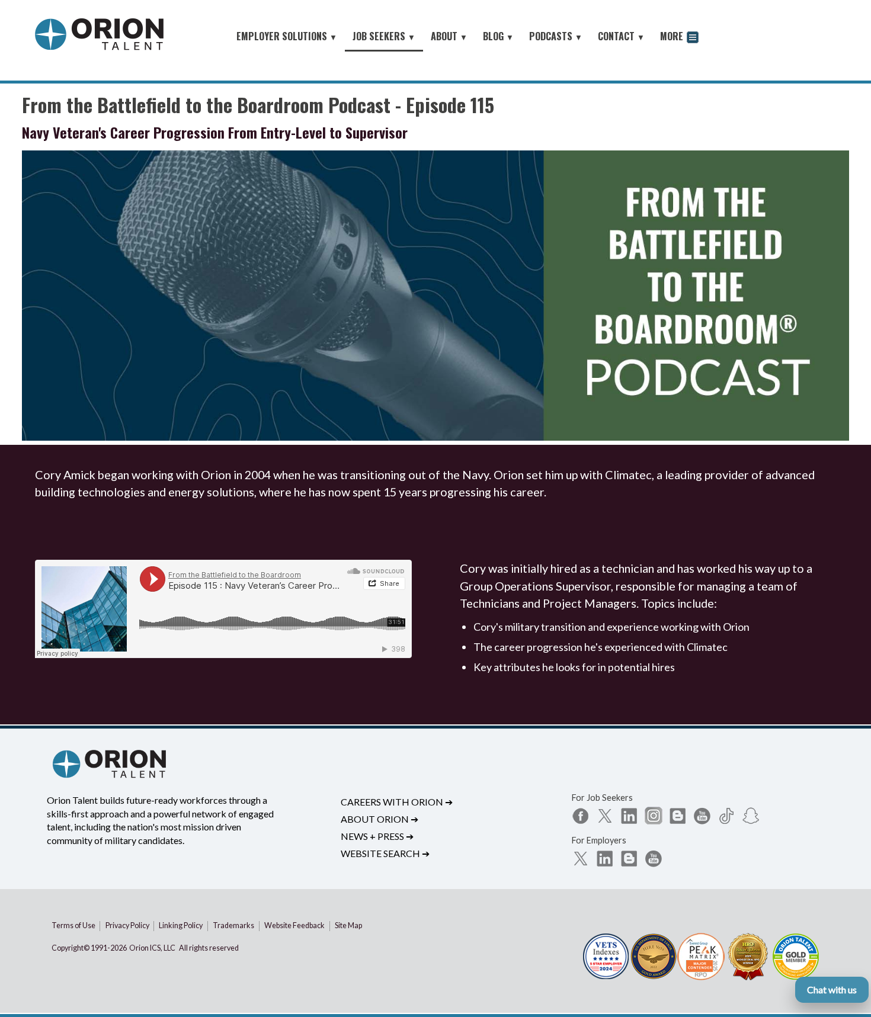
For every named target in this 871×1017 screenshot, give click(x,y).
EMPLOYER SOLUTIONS (286, 36)
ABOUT (449, 36)
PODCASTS (555, 36)
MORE (673, 36)
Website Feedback (294, 925)
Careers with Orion (397, 801)
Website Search (385, 853)
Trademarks (233, 925)
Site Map (348, 925)
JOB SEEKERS (384, 36)
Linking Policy (181, 925)
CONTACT (621, 36)
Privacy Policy (127, 925)
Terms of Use (73, 925)
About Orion (379, 818)
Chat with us (832, 989)
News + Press (377, 836)
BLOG (498, 36)
